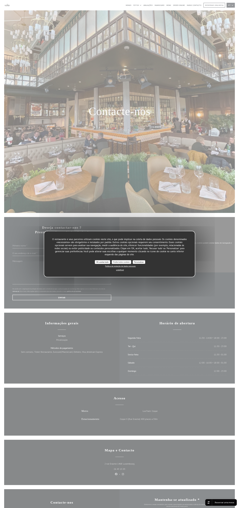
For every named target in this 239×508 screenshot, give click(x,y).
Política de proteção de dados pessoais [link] (120, 266)
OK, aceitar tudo (102, 262)
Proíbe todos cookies (121, 262)
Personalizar (139, 262)
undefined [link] (120, 270)
